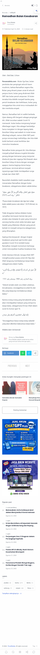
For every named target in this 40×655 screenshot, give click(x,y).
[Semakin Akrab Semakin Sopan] (14, 387)
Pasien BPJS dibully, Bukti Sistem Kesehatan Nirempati (19, 551)
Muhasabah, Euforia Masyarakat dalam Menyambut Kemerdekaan (20, 511)
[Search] (37, 5)
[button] (6, 5)
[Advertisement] (20, 620)
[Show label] (12, 593)
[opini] (8, 521)
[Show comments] (34, 652)
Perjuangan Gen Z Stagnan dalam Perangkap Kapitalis (20, 537)
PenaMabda (11, 646)
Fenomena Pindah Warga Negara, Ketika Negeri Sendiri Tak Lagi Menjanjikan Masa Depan (20, 564)
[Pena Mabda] (11, 22)
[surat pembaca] (12, 507)
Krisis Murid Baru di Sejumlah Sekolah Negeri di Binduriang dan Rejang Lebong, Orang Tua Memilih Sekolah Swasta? (21, 524)
